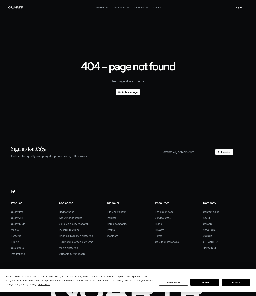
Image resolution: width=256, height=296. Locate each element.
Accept (236, 282)
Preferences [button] (44, 284)
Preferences (173, 282)
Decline (205, 282)
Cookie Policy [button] (116, 280)
